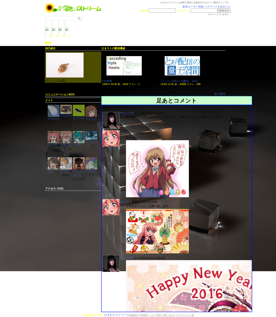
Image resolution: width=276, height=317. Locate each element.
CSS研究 (107, 81)
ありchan (79, 118)
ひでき (65, 171)
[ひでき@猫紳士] (66, 168)
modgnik (91, 171)
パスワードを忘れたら (217, 6)
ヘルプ (152, 315)
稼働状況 (134, 315)
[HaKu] (54, 142)
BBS (159, 315)
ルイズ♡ (126, 133)
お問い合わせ (168, 315)
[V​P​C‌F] (79, 142)
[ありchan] (79, 115)
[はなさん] (54, 168)
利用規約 (143, 315)
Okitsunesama (57, 118)
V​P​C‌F (79, 144)
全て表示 (219, 93)
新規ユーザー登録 (193, 6)
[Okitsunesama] (54, 115)
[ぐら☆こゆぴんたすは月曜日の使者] (79, 168)
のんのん (91, 118)
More (98, 183)
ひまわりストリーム (117, 314)
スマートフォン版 (185, 315)
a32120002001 (69, 115)
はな (51, 171)
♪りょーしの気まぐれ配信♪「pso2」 (180, 81)
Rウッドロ (127, 112)
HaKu (53, 144)
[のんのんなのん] (91, 115)
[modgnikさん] (91, 168)
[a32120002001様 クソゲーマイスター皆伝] (66, 112)
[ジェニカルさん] (91, 139)
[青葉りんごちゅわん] (66, 142)
